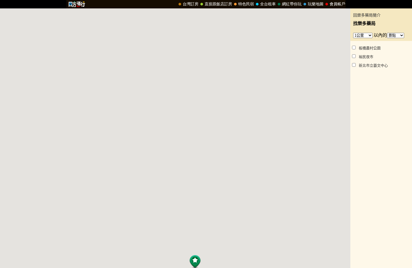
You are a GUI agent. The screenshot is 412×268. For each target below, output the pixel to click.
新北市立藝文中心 (373, 65)
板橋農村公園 (370, 48)
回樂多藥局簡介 (367, 15)
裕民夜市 (366, 57)
